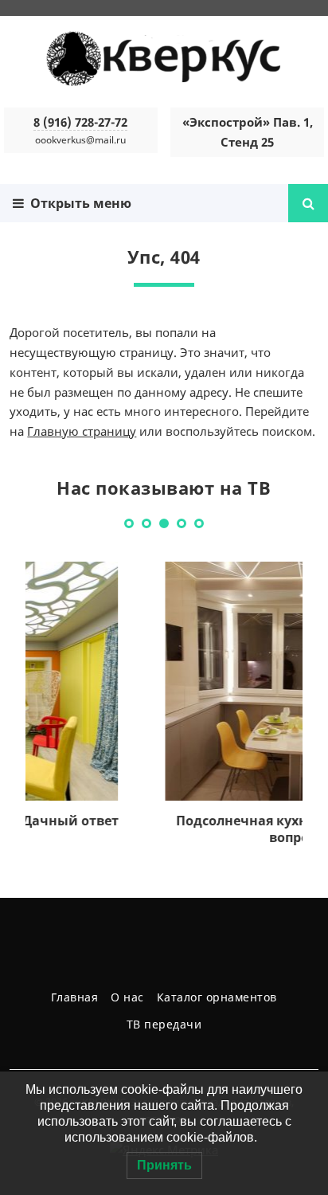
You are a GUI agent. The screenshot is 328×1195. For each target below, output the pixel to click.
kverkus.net (164, 60)
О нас (127, 997)
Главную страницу (81, 431)
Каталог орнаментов (217, 997)
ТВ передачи (164, 1024)
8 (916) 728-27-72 (80, 122)
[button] (129, 523)
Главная (75, 997)
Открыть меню (77, 203)
